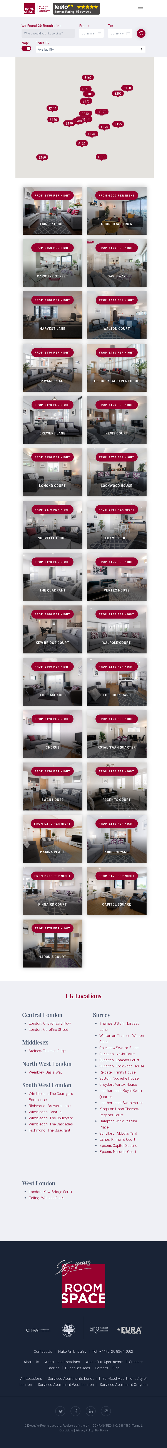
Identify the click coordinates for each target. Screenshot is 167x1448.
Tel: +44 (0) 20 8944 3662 (112, 1351)
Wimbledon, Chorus (45, 1111)
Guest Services (77, 1367)
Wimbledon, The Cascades (51, 1123)
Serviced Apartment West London (66, 1384)
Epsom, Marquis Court (117, 1151)
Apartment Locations (62, 1361)
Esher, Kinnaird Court (117, 1139)
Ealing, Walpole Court (47, 1197)
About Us (31, 1361)
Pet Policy (101, 1430)
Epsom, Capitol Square (118, 1145)
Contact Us (43, 1351)
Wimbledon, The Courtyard (51, 1117)
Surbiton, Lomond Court (119, 1059)
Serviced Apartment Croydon (124, 1384)
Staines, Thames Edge (47, 1050)
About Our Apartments (104, 1361)
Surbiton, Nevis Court (117, 1053)
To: (111, 25)
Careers (101, 1367)
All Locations (31, 1378)
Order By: (43, 43)
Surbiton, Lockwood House (121, 1065)
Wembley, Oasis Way (45, 1072)
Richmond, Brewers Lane (50, 1105)
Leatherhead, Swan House (121, 1102)
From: (84, 25)
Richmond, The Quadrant (49, 1130)
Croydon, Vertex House (118, 1084)
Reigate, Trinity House (117, 1072)
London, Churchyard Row (50, 1023)
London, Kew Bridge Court (50, 1191)
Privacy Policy (84, 1430)
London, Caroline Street (48, 1029)
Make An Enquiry (72, 1351)
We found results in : (42, 25)
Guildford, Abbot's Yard (118, 1133)
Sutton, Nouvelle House (119, 1078)
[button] (140, 9)
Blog (116, 1367)
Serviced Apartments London (72, 1378)
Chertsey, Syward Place (119, 1047)
